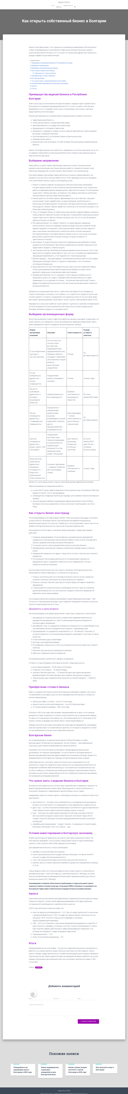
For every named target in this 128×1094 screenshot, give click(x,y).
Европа (58, 7)
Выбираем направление (40, 65)
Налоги (34, 86)
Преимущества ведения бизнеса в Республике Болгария (51, 63)
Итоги (34, 89)
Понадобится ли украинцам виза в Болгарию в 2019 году (22, 1069)
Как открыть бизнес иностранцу (43, 70)
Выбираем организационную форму (44, 68)
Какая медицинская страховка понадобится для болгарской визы (50, 1071)
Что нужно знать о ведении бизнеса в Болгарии (48, 81)
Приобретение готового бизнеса (43, 76)
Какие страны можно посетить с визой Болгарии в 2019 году (77, 1069)
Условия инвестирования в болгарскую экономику (49, 83)
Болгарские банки (37, 78)
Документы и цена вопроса (45, 73)
